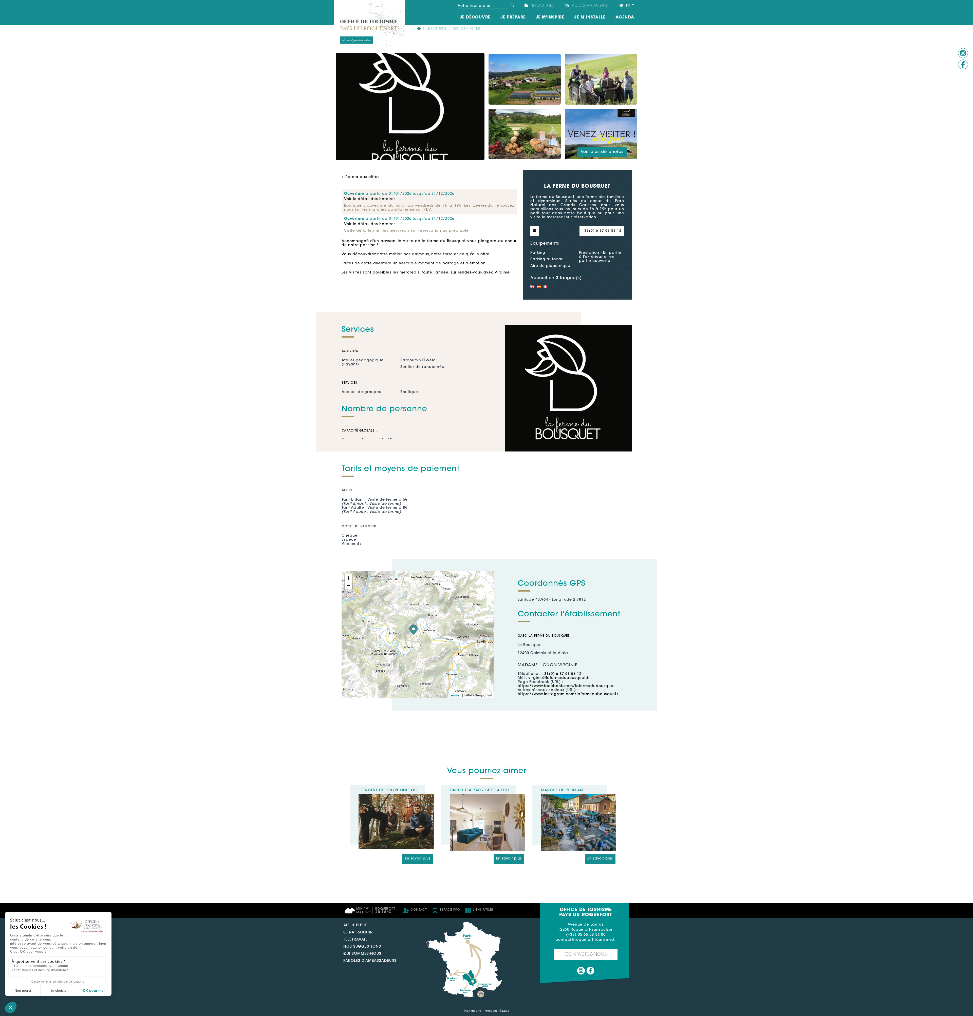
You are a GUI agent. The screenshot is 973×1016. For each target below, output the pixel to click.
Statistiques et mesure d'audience (41, 970)
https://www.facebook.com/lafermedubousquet (566, 686)
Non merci (22, 990)
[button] (11, 1007)
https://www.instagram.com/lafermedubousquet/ (568, 694)
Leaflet (455, 695)
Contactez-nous (586, 954)
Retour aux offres (362, 177)
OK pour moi (94, 990)
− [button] (348, 585)
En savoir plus (418, 858)
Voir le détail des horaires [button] (370, 199)
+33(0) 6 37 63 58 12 (602, 230)
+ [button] (348, 578)
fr (627, 5)
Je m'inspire (437, 28)
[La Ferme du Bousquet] (413, 629)
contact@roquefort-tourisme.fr (586, 940)
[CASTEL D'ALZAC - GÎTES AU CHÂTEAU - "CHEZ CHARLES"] (487, 796)
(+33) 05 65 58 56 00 (586, 935)
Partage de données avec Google (41, 966)
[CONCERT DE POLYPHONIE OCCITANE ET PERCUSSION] (396, 796)
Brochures (543, 6)
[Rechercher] (512, 5)
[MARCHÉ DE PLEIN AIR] (578, 796)
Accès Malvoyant (590, 6)
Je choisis (58, 990)
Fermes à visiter (466, 28)
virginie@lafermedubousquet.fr (559, 678)
